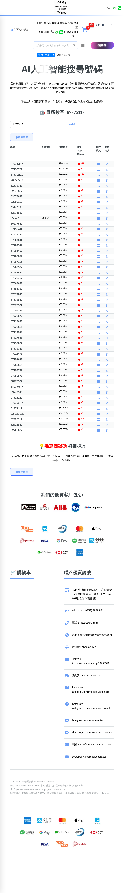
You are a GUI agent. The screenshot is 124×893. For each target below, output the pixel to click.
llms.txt (105, 793)
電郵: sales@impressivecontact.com (92, 744)
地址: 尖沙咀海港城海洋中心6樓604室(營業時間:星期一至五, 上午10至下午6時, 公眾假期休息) (93, 594)
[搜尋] (93, 45)
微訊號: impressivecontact (86, 675)
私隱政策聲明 (91, 793)
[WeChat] (119, 8)
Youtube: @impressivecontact (89, 756)
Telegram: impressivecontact (88, 720)
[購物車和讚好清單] (85, 29)
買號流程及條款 (55, 793)
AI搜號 (24, 29)
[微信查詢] (61, 32)
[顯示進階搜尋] (83, 45)
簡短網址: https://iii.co (84, 647)
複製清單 (23, 137)
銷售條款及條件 (73, 793)
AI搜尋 (72, 124)
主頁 (16, 29)
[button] (74, 45)
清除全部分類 (63, 55)
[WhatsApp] (114, 8)
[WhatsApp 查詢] (57, 32)
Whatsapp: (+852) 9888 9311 (88, 610)
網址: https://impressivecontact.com (92, 634)
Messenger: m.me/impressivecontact (92, 732)
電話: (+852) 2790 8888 (85, 622)
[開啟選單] (3, 8)
